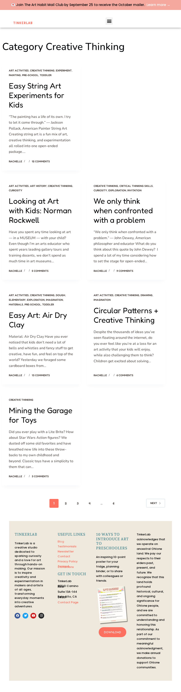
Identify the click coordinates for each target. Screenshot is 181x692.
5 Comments (40, 270)
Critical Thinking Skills (136, 186)
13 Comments (41, 375)
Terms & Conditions (66, 566)
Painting (15, 75)
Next (153, 503)
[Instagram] (41, 616)
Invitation (134, 190)
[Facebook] (17, 616)
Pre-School (30, 75)
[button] (109, 21)
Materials (16, 304)
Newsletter (66, 551)
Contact (64, 556)
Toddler (45, 75)
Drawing (147, 295)
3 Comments (40, 476)
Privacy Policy (68, 561)
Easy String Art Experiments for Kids (36, 95)
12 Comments (41, 161)
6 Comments (125, 375)
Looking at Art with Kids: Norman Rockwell (40, 210)
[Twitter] (25, 616)
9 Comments (125, 270)
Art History (38, 186)
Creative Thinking (42, 70)
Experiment (64, 70)
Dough (60, 295)
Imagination (54, 299)
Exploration (117, 190)
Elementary (17, 299)
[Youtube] (33, 616)
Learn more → (158, 4)
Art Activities (19, 70)
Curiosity (15, 190)
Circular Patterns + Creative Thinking (126, 315)
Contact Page (68, 602)
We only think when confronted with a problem (123, 210)
